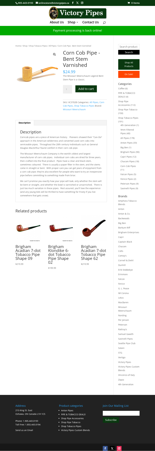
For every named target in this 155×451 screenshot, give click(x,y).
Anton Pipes (126, 142)
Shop (71, 22)
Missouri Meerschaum (74, 109)
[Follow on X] (112, 448)
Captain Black (125, 241)
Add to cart (86, 89)
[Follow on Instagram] (119, 448)
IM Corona (123, 293)
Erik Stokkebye (125, 269)
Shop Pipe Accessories (72, 418)
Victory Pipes (124, 362)
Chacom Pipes (127, 161)
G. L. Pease (123, 288)
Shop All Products (128, 64)
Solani (121, 348)
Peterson (122, 324)
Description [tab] (25, 122)
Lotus (121, 297)
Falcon (121, 279)
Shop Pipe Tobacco (127, 109)
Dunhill (122, 265)
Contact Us (90, 22)
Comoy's (122, 255)
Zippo (121, 379)
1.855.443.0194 (32, 424)
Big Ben (124, 147)
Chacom (122, 246)
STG (120, 352)
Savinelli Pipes (127, 188)
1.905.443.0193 (30, 420)
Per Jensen (123, 320)
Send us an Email (24, 430)
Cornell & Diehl (126, 260)
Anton (121, 209)
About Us (57, 22)
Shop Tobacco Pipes (38, 45)
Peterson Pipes (127, 183)
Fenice (121, 283)
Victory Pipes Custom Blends (75, 430)
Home (18, 45)
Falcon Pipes (126, 174)
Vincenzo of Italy (126, 375)
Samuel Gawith (126, 334)
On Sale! (129, 74)
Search (129, 52)
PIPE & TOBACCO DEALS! (73, 414)
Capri (121, 237)
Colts (120, 251)
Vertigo (121, 357)
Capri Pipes (126, 156)
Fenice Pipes (126, 179)
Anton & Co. (124, 213)
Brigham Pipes (127, 152)
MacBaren (123, 302)
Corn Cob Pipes (128, 166)
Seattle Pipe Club (126, 343)
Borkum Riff (124, 227)
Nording (122, 315)
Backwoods (123, 218)
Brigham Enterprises (128, 232)
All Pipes (52, 45)
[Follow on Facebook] (105, 448)
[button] (54, 54)
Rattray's (122, 329)
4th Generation (128, 125)
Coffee (121, 88)
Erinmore (123, 274)
